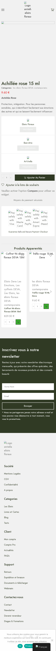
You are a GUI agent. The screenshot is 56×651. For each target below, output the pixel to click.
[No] (52, 640)
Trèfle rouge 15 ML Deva (41, 294)
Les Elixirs (9, 293)
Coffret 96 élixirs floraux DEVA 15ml (12, 310)
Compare (32, 191)
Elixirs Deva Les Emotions (12, 283)
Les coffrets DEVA (12, 287)
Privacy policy (31, 646)
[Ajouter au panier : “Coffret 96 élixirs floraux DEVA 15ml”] (18, 322)
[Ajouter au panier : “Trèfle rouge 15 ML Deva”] (46, 306)
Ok (20, 646)
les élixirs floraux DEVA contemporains (30, 87)
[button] (2, 9)
